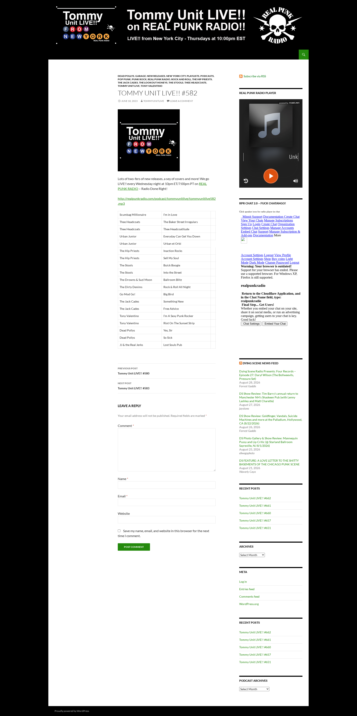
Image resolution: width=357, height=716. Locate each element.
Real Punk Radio (159, 79)
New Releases (156, 75)
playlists (193, 75)
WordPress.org (249, 604)
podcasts (207, 75)
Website (124, 513)
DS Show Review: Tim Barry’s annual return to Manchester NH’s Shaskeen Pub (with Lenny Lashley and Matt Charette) (268, 397)
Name (123, 479)
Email (122, 496)
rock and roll (181, 79)
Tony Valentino (151, 85)
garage (140, 75)
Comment (126, 426)
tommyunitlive (153, 100)
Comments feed (249, 596)
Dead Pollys (126, 75)
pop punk (124, 79)
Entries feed (247, 589)
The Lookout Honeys (153, 82)
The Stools (176, 82)
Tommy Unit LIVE (129, 85)
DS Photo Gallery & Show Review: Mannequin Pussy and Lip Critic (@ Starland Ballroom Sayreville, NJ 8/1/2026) (268, 441)
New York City (176, 75)
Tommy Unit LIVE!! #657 (255, 520)
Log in (243, 581)
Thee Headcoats (195, 82)
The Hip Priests (202, 79)
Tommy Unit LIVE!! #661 (255, 505)
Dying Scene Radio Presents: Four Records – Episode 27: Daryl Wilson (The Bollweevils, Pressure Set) (267, 374)
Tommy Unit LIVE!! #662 (255, 498)
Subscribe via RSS (255, 76)
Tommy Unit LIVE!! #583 (133, 386)
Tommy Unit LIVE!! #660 (255, 513)
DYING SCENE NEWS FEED (260, 363)
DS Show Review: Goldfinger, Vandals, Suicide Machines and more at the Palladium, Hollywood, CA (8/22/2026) (270, 419)
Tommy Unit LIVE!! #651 (255, 528)
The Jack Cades (128, 82)
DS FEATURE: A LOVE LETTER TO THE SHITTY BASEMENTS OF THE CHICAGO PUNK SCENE (269, 462)
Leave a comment (181, 100)
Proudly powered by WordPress (72, 710)
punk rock (139, 79)
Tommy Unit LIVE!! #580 (133, 371)
